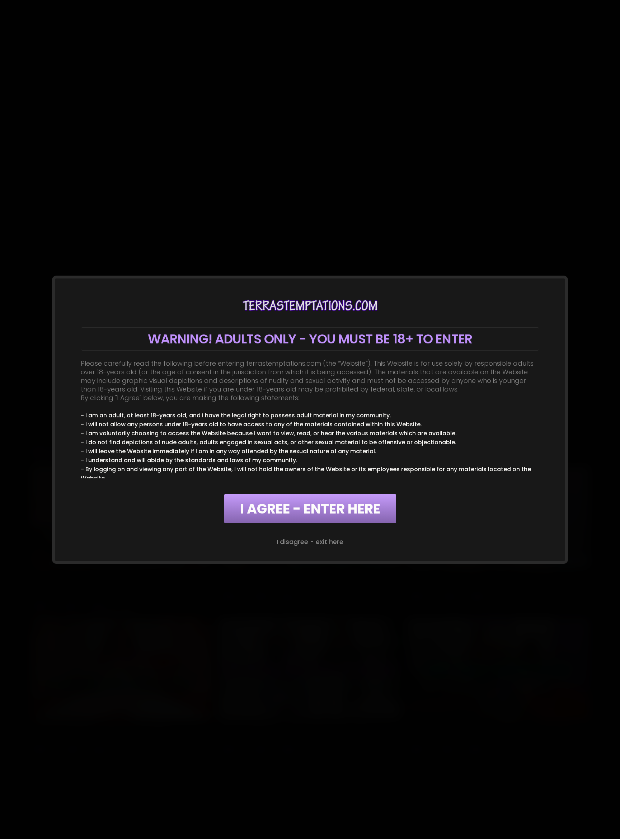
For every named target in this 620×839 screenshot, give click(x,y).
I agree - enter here (310, 508)
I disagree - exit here (310, 541)
